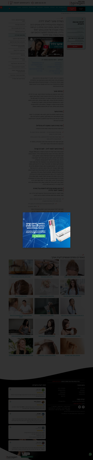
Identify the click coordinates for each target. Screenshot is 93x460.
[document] (46, 230)
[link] (38, 236)
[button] (68, 214)
